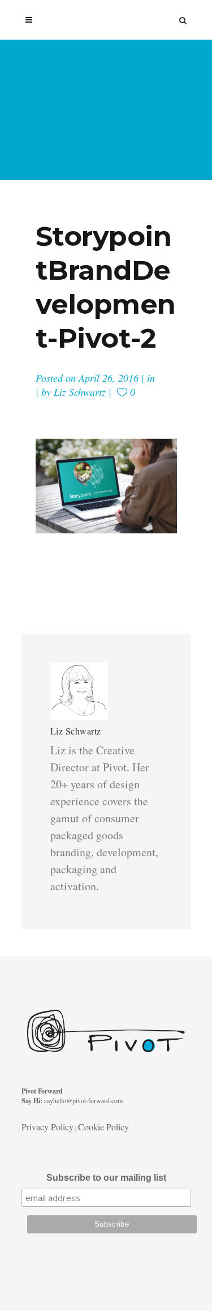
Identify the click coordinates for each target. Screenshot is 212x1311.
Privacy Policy (47, 1127)
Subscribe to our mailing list (106, 1177)
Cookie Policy (103, 1127)
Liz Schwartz (80, 392)
